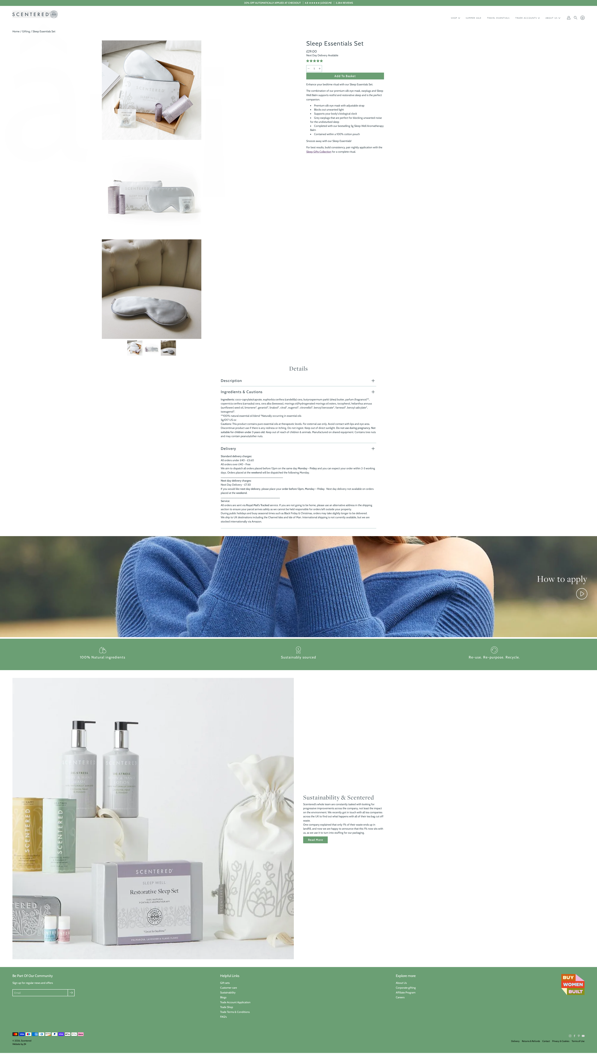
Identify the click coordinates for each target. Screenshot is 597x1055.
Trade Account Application (235, 1002)
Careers (400, 997)
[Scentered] (35, 14)
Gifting (26, 31)
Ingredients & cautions (242, 392)
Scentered (26, 1040)
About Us (401, 982)
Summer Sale (473, 18)
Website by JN (19, 1044)
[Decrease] (308, 68)
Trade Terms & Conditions (235, 1011)
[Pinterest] (578, 1036)
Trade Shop (226, 1007)
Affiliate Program (405, 992)
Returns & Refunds (531, 1041)
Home (16, 31)
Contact (546, 1041)
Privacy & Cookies (560, 1041)
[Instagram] (570, 1036)
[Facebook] (574, 1036)
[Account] (568, 17)
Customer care (228, 987)
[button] (314, 61)
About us (552, 18)
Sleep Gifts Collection (318, 151)
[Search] (575, 17)
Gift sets (225, 982)
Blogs (223, 997)
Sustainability (228, 992)
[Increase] (319, 68)
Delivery (228, 448)
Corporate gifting (406, 987)
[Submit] (71, 992)
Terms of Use (578, 1041)
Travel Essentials (498, 18)
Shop (454, 18)
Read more (315, 840)
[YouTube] (583, 1036)
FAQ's (223, 1016)
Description (231, 380)
